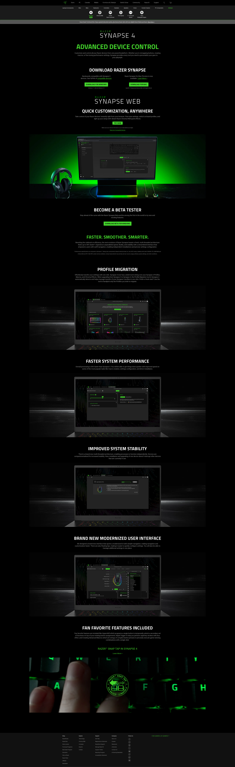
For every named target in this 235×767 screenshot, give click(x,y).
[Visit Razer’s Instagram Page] (129, 742)
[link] (65, 2)
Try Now (117, 123)
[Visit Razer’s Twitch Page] (129, 757)
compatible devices (104, 78)
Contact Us (114, 749)
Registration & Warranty (101, 741)
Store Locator (65, 744)
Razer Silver (65, 758)
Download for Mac (139, 84)
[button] (171, 2)
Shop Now (151, 22)
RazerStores (65, 738)
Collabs (81, 749)
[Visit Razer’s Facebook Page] (129, 739)
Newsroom (114, 744)
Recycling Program (100, 752)
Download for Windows (96, 84)
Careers (113, 741)
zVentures (114, 747)
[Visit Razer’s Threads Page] (129, 745)
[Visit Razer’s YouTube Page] (129, 751)
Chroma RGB (82, 741)
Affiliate (64, 760)
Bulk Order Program (67, 749)
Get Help (97, 738)
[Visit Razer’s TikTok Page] (129, 754)
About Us (114, 738)
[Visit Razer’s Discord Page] (129, 760)
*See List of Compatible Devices (117, 130)
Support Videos (99, 749)
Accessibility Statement (101, 755)
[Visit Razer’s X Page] (129, 748)
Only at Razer (65, 755)
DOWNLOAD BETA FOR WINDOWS (117, 224)
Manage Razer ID (99, 747)
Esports (81, 747)
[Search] (164, 3)
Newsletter (65, 763)
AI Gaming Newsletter (117, 752)
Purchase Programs (67, 747)
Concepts (81, 744)
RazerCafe (64, 741)
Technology (82, 738)
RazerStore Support (100, 744)
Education (64, 752)
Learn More (142, 78)
